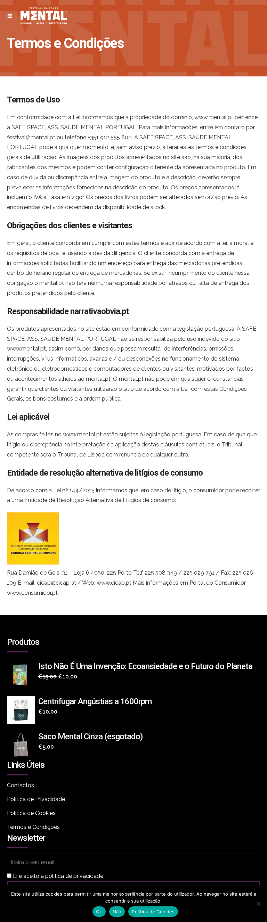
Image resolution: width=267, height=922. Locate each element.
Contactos (20, 785)
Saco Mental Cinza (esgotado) (90, 736)
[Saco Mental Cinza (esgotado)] (22, 745)
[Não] (258, 903)
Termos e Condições (33, 827)
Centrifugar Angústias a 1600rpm (95, 701)
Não (117, 911)
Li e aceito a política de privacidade (58, 876)
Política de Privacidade (36, 799)
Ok (99, 911)
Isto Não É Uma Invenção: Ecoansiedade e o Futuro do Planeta (145, 666)
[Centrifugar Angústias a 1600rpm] (22, 710)
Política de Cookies (31, 813)
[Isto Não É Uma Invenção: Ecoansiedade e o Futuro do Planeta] (22, 675)
